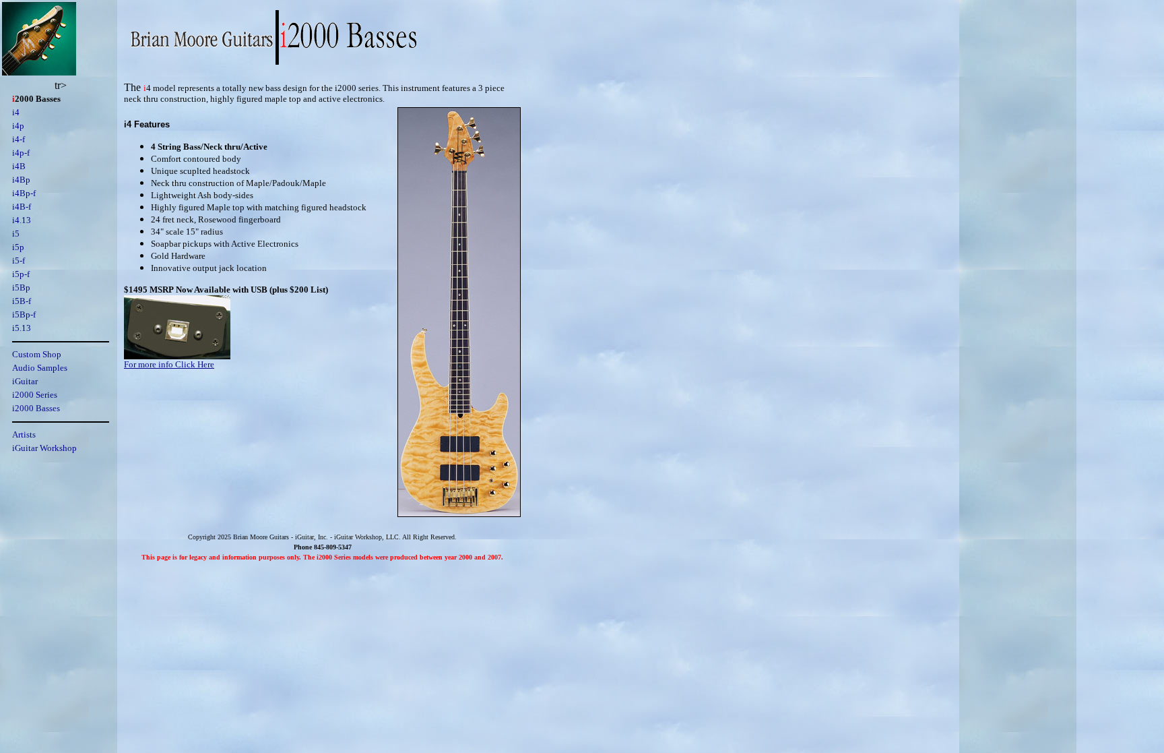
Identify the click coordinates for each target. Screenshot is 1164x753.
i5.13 (21, 328)
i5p (18, 247)
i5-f (18, 260)
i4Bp (21, 180)
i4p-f (21, 153)
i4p (18, 126)
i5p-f (21, 274)
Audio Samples (39, 368)
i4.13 (21, 220)
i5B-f (21, 301)
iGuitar (25, 381)
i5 (16, 234)
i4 (16, 112)
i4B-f (21, 207)
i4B (19, 166)
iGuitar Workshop (44, 448)
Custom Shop (36, 354)
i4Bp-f (24, 193)
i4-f (18, 139)
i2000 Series (34, 395)
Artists (24, 434)
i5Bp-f (24, 314)
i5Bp (21, 287)
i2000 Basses (36, 408)
